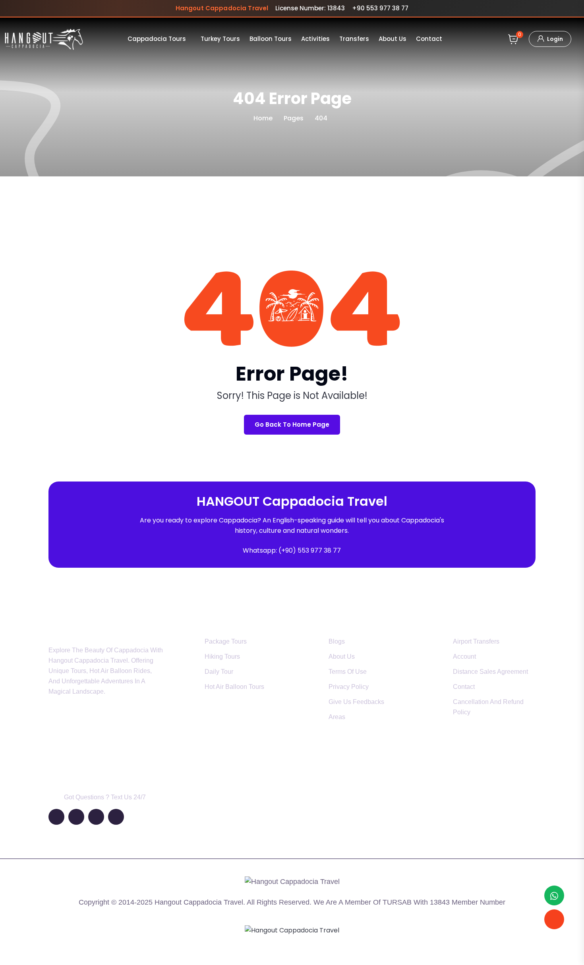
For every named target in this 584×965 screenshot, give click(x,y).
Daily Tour (219, 671)
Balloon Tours (270, 39)
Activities (315, 39)
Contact (429, 39)
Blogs (337, 641)
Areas (337, 717)
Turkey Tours (220, 39)
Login (554, 39)
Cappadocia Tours (157, 39)
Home (263, 118)
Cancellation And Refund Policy (488, 707)
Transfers (354, 39)
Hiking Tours (222, 656)
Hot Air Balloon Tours (234, 686)
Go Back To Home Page (292, 424)
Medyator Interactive (309, 950)
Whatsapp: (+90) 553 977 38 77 (292, 550)
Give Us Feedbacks (356, 701)
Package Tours (226, 641)
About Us (392, 39)
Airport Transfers (476, 641)
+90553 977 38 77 (86, 763)
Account (464, 656)
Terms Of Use (348, 671)
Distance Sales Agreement (490, 671)
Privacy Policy (349, 686)
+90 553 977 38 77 (380, 8)
